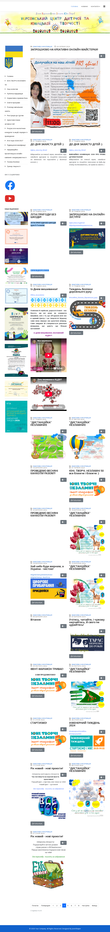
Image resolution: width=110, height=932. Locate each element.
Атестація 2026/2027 (14, 140)
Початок (35, 905)
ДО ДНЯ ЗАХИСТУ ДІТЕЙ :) (47, 144)
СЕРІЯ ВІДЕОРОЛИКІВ (40, 270)
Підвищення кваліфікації (16, 145)
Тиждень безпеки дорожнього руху (81, 290)
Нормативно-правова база (17, 98)
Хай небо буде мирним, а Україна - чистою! (47, 567)
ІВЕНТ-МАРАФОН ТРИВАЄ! (47, 669)
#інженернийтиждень (77, 731)
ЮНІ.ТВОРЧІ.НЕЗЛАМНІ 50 (15, 83)
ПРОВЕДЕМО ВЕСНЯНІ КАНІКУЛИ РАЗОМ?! (44, 472)
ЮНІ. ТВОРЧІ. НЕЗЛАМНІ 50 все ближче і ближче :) (86, 472)
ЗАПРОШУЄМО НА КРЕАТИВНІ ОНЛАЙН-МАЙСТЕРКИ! (64, 49)
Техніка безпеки (12, 162)
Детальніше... (37, 131)
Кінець (94, 905)
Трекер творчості (13, 166)
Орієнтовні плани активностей (12, 122)
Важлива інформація (42, 46)
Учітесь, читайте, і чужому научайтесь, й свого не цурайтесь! (87, 622)
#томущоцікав (74, 734)
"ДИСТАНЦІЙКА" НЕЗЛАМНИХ (41, 423)
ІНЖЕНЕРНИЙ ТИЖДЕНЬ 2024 (84, 724)
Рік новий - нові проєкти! (47, 768)
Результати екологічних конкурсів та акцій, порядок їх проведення (16, 132)
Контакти (95, 6)
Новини (84, 6)
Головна (74, 6)
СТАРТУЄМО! (39, 723)
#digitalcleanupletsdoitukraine (41, 575)
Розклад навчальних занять (14, 109)
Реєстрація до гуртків (15, 115)
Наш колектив (12, 89)
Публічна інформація (14, 93)
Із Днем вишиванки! (44, 289)
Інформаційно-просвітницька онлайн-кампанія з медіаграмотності (16, 153)
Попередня (45, 905)
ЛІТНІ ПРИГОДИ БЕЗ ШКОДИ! (43, 216)
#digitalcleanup (36, 577)
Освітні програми (13, 102)
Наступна (85, 905)
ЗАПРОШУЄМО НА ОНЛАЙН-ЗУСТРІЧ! (87, 216)
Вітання (36, 619)
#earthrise (46, 577)
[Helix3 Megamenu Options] (104, 6)
